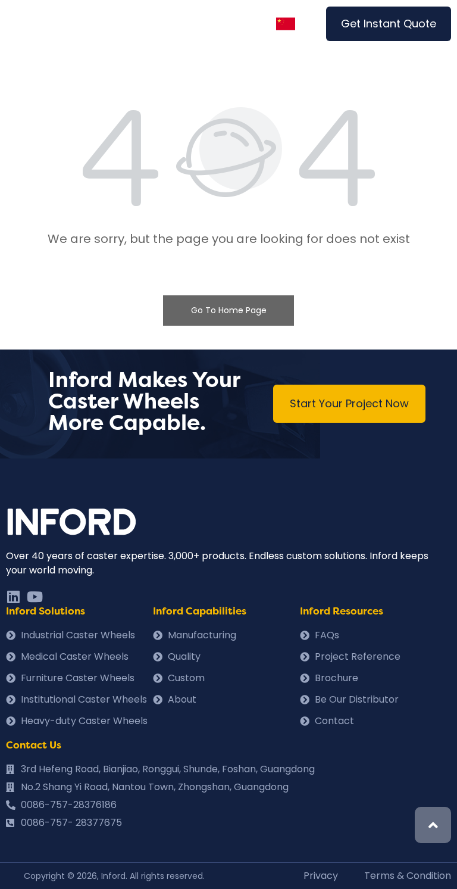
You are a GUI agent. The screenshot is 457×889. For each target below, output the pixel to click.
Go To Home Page (229, 310)
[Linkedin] (13, 596)
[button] (388, 24)
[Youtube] (34, 596)
